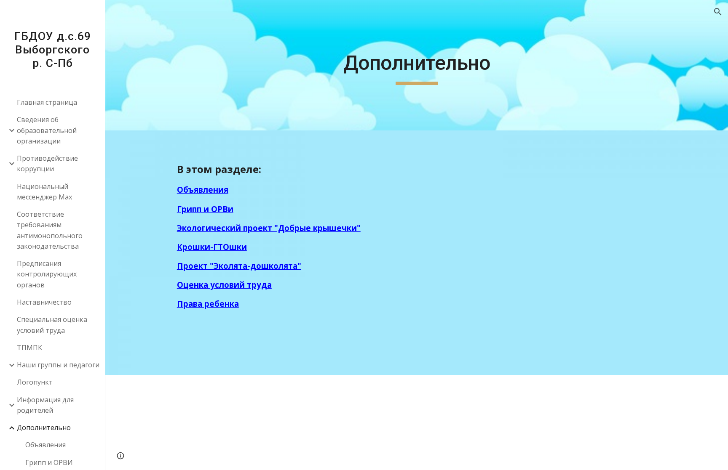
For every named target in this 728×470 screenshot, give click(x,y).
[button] (718, 12)
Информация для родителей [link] (45, 405)
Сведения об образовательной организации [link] (47, 130)
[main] (417, 65)
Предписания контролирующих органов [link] (47, 274)
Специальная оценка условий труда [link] (52, 325)
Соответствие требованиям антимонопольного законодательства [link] (50, 230)
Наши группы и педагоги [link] (58, 364)
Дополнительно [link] (44, 427)
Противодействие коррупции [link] (47, 163)
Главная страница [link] (47, 102)
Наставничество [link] (44, 302)
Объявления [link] (45, 444)
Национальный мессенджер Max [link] (44, 192)
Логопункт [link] (35, 382)
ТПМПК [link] (29, 347)
